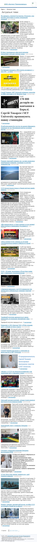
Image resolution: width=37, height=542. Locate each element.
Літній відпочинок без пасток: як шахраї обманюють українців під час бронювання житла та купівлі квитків (18, 127)
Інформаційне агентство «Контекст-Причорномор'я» (18, 535)
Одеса (3, 9)
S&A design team (10, 540)
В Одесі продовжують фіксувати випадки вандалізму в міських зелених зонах (14, 53)
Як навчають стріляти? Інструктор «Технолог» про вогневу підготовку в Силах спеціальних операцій (17, 17)
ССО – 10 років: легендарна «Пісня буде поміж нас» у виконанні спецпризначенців (16, 272)
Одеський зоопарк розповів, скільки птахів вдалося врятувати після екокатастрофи (18, 401)
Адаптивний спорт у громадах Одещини (14, 425)
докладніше (13, 49)
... (18, 530)
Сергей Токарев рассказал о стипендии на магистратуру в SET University (15, 351)
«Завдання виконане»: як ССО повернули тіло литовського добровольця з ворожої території (16, 290)
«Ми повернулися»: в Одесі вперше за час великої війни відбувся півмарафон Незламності (17, 225)
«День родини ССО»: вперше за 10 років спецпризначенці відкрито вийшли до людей (15, 242)
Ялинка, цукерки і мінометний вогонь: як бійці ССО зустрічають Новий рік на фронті (18, 505)
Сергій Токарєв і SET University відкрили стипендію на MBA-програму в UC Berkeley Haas (18, 93)
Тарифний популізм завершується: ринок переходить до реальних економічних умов (15, 318)
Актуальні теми (11, 9)
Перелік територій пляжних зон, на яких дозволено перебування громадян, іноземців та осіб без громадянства (18, 162)
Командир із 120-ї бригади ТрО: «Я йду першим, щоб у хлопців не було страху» (17, 326)
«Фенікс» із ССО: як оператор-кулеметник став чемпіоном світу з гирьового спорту (16, 372)
